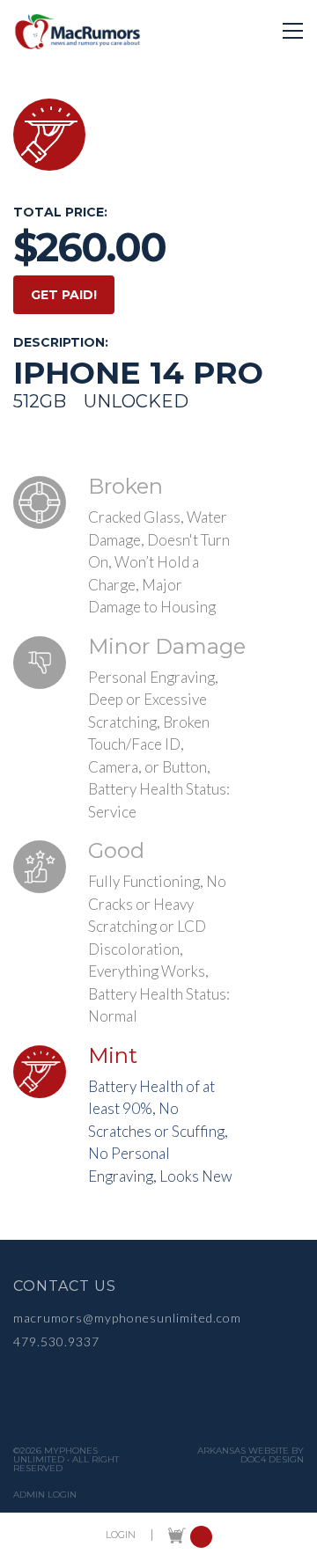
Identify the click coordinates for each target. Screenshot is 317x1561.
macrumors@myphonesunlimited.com (127, 1317)
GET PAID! (64, 295)
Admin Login (45, 1495)
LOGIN (121, 1535)
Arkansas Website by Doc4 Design (250, 1455)
